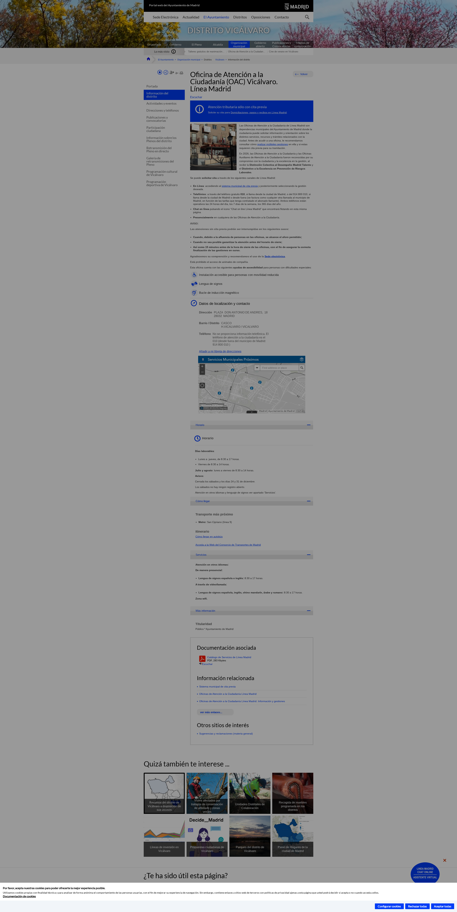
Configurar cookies (389, 906)
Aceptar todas (442, 906)
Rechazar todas (417, 906)
